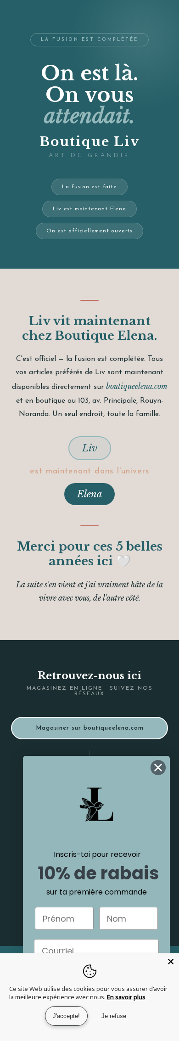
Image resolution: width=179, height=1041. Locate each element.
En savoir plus (126, 997)
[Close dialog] (158, 768)
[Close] (170, 961)
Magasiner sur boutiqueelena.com (90, 728)
